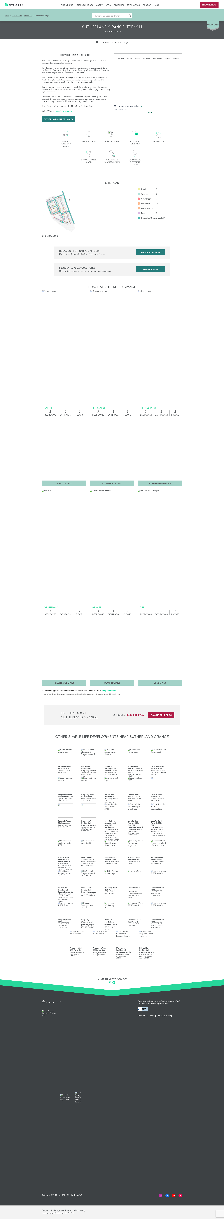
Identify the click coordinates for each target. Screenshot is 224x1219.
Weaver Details (112, 682)
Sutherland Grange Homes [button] (58, 119)
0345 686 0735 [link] (135, 714)
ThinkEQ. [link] (78, 1195)
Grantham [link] (146, 198)
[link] (14, 4)
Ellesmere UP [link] (147, 208)
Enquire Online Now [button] (161, 715)
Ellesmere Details (112, 483)
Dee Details (160, 682)
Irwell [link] (143, 189)
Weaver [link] (144, 194)
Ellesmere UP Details (160, 483)
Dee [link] (143, 213)
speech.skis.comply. (64, 111)
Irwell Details (64, 483)
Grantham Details (64, 682)
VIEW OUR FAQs (150, 269)
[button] (120, 58)
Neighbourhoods (109, 690)
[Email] (110, 982)
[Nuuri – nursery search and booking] (150, 112)
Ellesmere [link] (145, 203)
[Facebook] (114, 982)
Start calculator (150, 252)
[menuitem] (66, 4)
